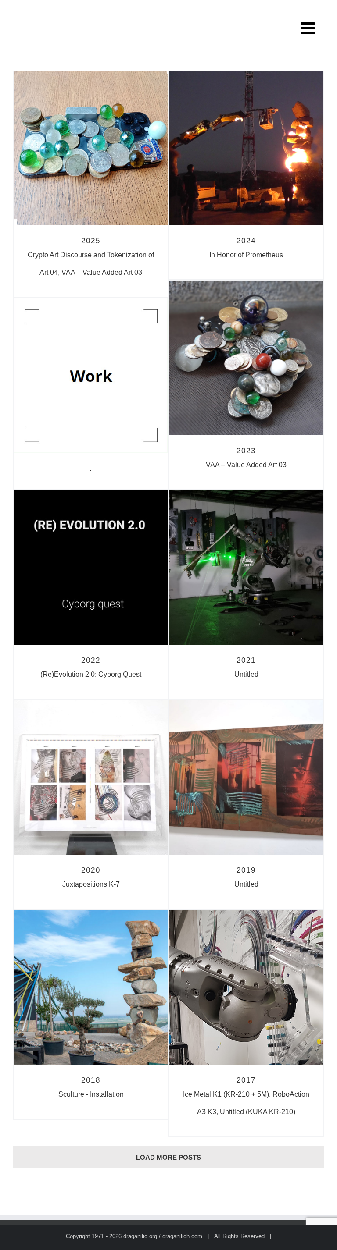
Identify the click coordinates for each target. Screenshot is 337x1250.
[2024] (246, 148)
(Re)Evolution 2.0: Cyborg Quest (90, 674)
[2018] (91, 987)
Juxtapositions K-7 (91, 884)
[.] (91, 375)
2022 (90, 660)
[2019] (246, 777)
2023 (246, 451)
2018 (90, 1080)
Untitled (246, 674)
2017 (246, 1080)
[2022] (91, 567)
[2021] (246, 567)
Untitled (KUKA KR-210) (257, 1111)
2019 (246, 870)
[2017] (246, 987)
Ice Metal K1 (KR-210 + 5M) (226, 1094)
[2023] (246, 358)
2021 (246, 660)
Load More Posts (168, 1157)
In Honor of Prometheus (246, 255)
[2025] (91, 148)
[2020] (91, 777)
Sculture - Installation (91, 1094)
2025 (90, 241)
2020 (90, 870)
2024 (246, 241)
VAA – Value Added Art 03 (101, 272)
